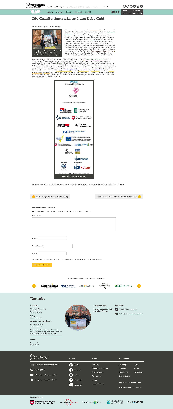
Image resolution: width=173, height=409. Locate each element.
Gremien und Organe (100, 368)
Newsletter (78, 385)
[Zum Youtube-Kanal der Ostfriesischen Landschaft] (131, 6)
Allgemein (43, 184)
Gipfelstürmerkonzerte (64, 71)
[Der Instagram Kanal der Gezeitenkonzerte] (112, 12)
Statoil (59, 63)
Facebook (77, 370)
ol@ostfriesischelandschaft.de (46, 375)
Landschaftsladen (93, 7)
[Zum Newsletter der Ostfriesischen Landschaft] (138, 6)
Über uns (95, 365)
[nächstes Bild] (139, 286)
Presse (81, 7)
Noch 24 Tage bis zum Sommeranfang (52, 197)
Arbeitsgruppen (98, 372)
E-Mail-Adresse (38, 246)
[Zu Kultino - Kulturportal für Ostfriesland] (124, 6)
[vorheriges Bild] (34, 286)
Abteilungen (59, 7)
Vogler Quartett (99, 69)
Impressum (123, 382)
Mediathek (78, 12)
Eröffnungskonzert (70, 69)
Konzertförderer (102, 184)
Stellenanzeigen (98, 384)
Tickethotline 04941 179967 (128, 309)
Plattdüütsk (138, 372)
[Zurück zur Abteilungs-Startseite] (37, 12)
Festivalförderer (82, 184)
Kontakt (106, 7)
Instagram (77, 380)
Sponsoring (120, 184)
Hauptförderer (92, 184)
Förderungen (71, 7)
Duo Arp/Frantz (83, 71)
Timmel (47, 73)
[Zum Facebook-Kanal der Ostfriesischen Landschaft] (134, 6)
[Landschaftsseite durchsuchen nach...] (141, 6)
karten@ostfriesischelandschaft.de (131, 314)
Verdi (85, 69)
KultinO (76, 365)
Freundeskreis (72, 184)
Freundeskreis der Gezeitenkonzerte (103, 51)
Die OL (50, 7)
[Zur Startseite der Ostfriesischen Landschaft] (35, 5)
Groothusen (95, 71)
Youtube (77, 375)
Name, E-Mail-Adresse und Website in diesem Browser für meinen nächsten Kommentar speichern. (67, 259)
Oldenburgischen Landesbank (94, 59)
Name (35, 238)
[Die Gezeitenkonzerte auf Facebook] (119, 12)
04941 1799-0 (39, 370)
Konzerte (59, 12)
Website (35, 253)
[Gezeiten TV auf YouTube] (115, 12)
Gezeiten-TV (41, 74)
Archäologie (122, 365)
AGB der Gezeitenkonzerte (129, 387)
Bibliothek (122, 368)
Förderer (68, 12)
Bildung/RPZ (123, 372)
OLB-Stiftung (97, 61)
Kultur (136, 365)
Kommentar (37, 215)
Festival (50, 12)
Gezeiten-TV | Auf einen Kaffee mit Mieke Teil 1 (117, 197)
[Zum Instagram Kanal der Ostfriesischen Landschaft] (127, 6)
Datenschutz (135, 382)
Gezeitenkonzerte (95, 30)
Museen (137, 368)
